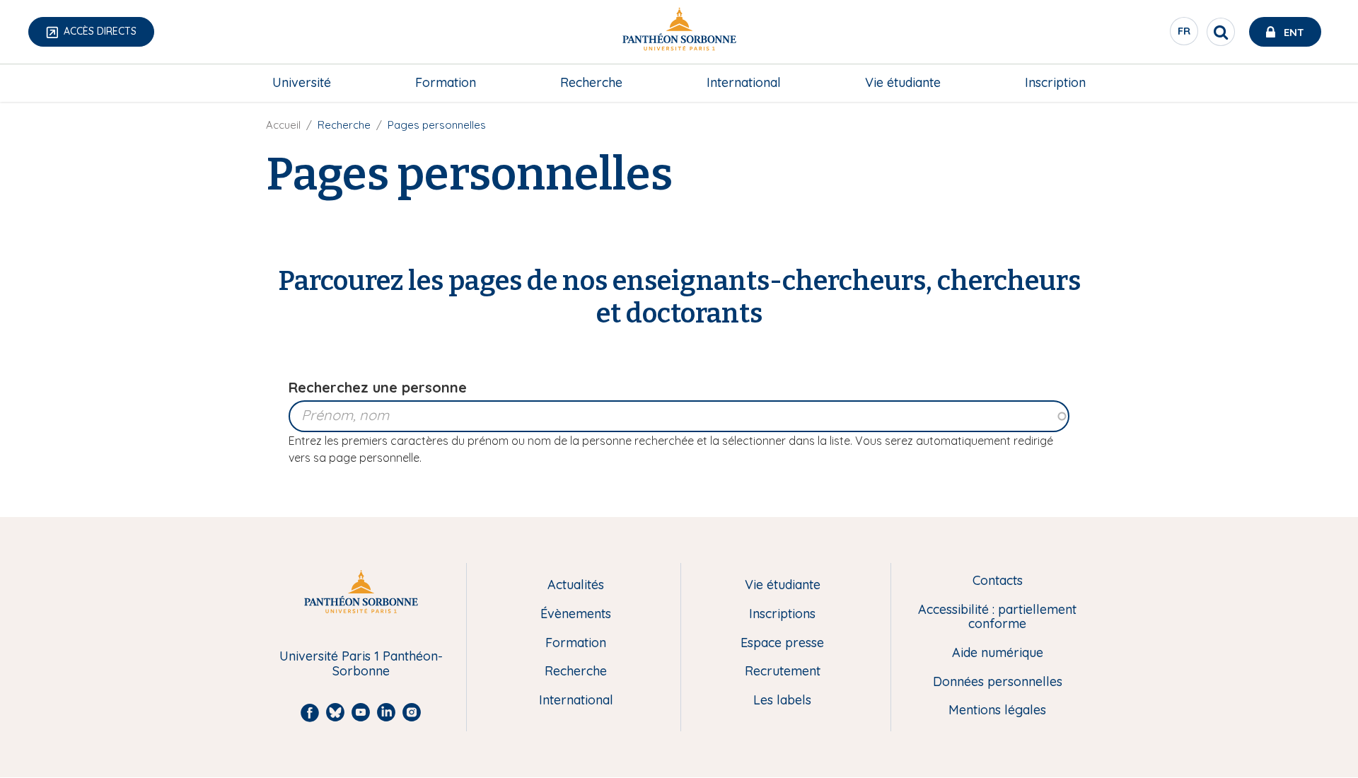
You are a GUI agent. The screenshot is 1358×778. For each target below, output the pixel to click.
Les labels (782, 700)
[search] (1221, 32)
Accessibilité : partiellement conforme (997, 617)
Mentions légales (997, 710)
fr (1185, 34)
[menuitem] (302, 83)
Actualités (575, 585)
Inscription (1055, 82)
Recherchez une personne (378, 387)
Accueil (283, 125)
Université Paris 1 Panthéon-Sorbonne (361, 663)
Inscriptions (782, 614)
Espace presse (782, 643)
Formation (445, 82)
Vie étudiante (903, 82)
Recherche (591, 82)
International (744, 82)
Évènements (575, 614)
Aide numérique (997, 653)
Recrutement (782, 671)
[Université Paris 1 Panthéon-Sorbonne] (679, 32)
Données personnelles (997, 682)
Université (301, 82)
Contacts (998, 581)
